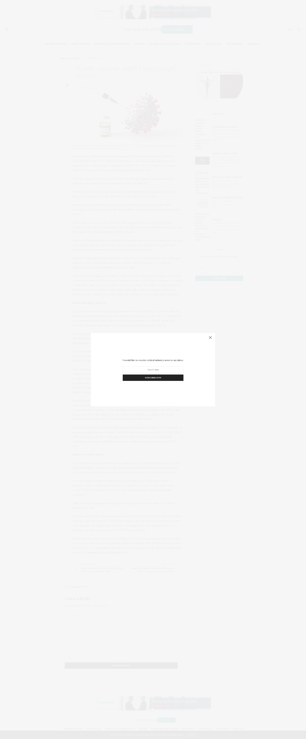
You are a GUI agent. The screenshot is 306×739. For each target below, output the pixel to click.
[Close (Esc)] (210, 338)
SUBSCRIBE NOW (153, 377)
